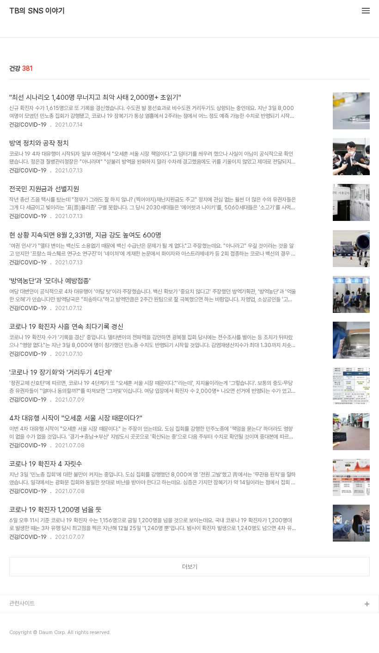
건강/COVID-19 (28, 125)
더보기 (189, 566)
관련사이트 (22, 603)
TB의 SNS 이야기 (37, 11)
